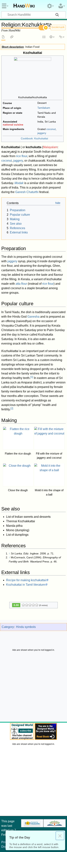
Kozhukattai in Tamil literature (25, 584)
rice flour (21, 156)
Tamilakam (43, 107)
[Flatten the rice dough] (18, 438)
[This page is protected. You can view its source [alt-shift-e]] (44, 37)
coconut (51, 129)
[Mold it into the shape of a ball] (49, 475)
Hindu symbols (26, 626)
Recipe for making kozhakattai (26, 580)
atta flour (21, 283)
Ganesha (33, 316)
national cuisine (13, 124)
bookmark (58, 27)
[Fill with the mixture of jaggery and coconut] (49, 438)
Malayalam (50, 147)
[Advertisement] (33, 687)
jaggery (41, 132)
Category (8, 626)
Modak (19, 183)
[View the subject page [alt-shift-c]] (3, 37)
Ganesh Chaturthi (27, 192)
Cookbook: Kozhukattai (34, 138)
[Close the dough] (18, 475)
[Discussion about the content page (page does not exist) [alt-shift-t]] (12, 37)
